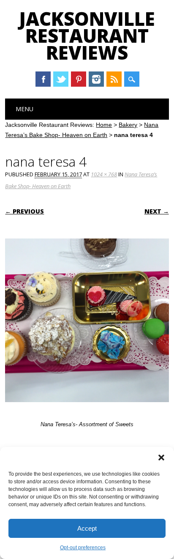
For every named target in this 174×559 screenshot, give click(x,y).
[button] (161, 457)
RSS (114, 79)
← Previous (24, 211)
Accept (87, 528)
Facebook (43, 79)
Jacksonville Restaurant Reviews (87, 35)
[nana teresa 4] (87, 410)
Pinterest (78, 79)
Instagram (96, 79)
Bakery (128, 124)
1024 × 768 (104, 174)
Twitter (60, 79)
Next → (156, 211)
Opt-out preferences (83, 548)
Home (104, 124)
